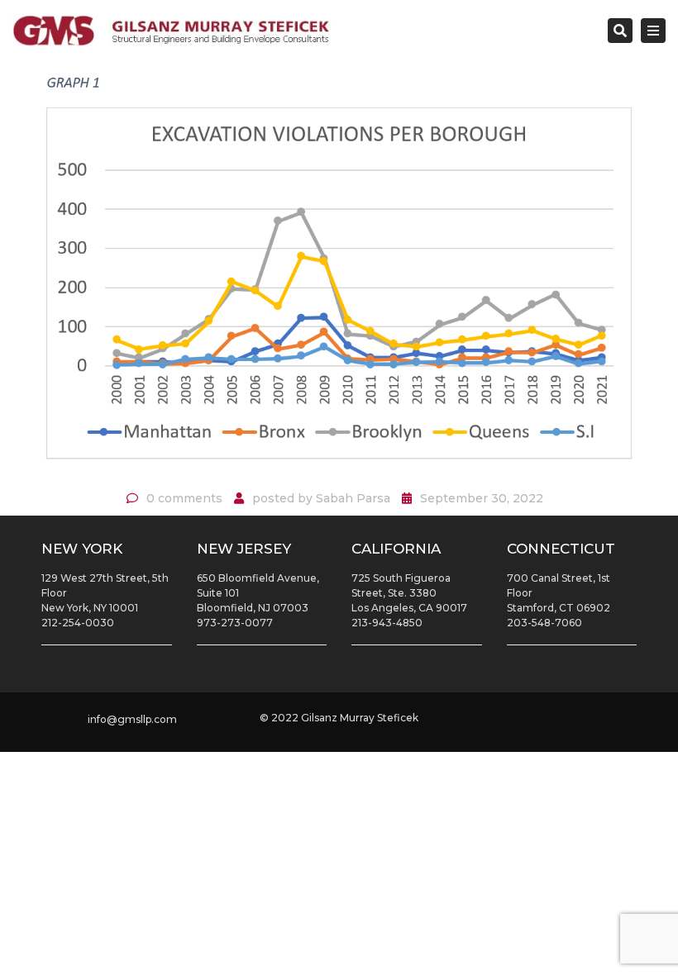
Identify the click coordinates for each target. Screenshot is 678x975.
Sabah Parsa (353, 498)
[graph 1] (339, 274)
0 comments (184, 498)
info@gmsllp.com (132, 719)
